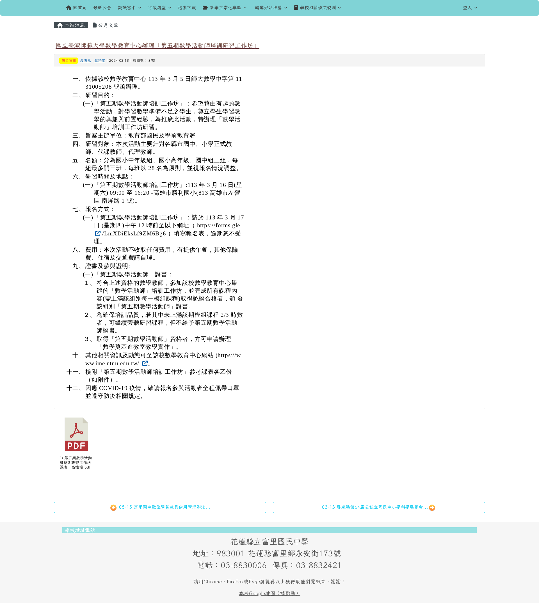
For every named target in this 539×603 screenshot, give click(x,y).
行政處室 (157, 7)
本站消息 (74, 25)
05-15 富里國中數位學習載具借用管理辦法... (164, 507)
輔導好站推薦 (268, 7)
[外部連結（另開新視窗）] (97, 233)
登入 (467, 7)
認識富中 (127, 7)
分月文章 (107, 25)
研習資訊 (68, 60)
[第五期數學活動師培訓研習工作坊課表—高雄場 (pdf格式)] (76, 434)
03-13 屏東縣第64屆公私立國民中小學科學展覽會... (375, 507)
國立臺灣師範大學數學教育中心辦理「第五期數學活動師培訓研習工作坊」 (157, 45)
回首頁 (79, 7)
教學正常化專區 (225, 7)
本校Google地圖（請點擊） (269, 593)
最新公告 (102, 7)
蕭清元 (85, 60)
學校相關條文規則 (318, 7)
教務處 (99, 60)
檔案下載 (187, 7)
